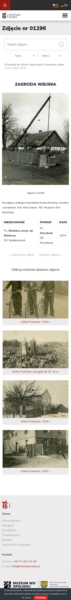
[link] (5, 5)
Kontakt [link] (7, 540)
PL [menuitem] (57, 5)
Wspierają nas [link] (11, 535)
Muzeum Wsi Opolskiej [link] (16, 545)
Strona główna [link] (11, 521)
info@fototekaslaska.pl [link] (26, 566)
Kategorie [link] (8, 525)
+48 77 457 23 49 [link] (24, 561)
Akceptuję (40, 597)
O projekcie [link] (9, 530)
